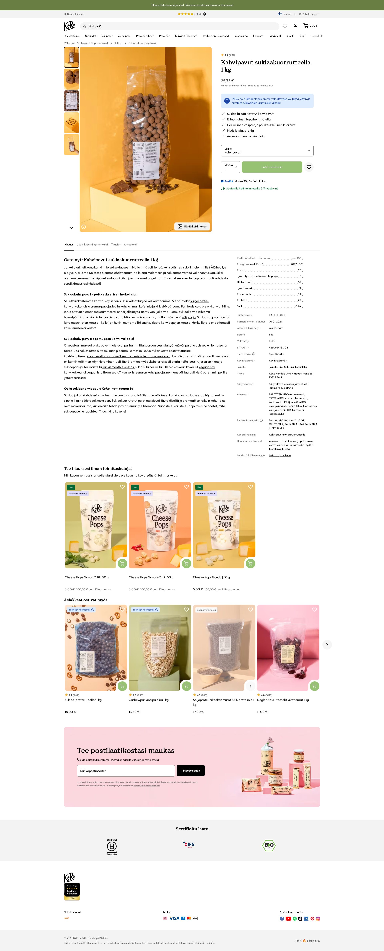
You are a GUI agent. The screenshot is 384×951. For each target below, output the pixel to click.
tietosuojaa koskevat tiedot (147, 785)
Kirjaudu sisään (190, 770)
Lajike (228, 148)
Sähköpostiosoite (93, 771)
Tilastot (116, 244)
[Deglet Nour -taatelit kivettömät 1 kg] (288, 659)
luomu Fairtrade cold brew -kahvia (196, 306)
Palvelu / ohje (309, 13)
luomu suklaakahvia (183, 312)
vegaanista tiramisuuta (103, 372)
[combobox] (179, 26)
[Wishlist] (285, 26)
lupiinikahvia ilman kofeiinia (132, 306)
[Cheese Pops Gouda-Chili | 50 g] (160, 537)
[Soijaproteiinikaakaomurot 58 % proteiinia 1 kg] (224, 659)
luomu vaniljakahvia (154, 312)
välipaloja (189, 317)
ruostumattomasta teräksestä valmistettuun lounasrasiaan (128, 356)
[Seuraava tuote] (71, 228)
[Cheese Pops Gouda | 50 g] (224, 537)
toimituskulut (266, 85)
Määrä (228, 165)
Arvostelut (130, 244)
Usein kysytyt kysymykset (92, 244)
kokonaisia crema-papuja (93, 306)
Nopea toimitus (75, 13)
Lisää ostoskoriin (272, 167)
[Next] (321, 35)
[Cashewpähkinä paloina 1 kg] (160, 659)
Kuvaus (69, 244)
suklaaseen (122, 267)
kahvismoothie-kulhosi (118, 367)
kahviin (99, 267)
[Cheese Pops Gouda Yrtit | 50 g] (96, 537)
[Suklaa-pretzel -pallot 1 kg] (96, 659)
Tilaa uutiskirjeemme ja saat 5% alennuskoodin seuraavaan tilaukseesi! (192, 5)
